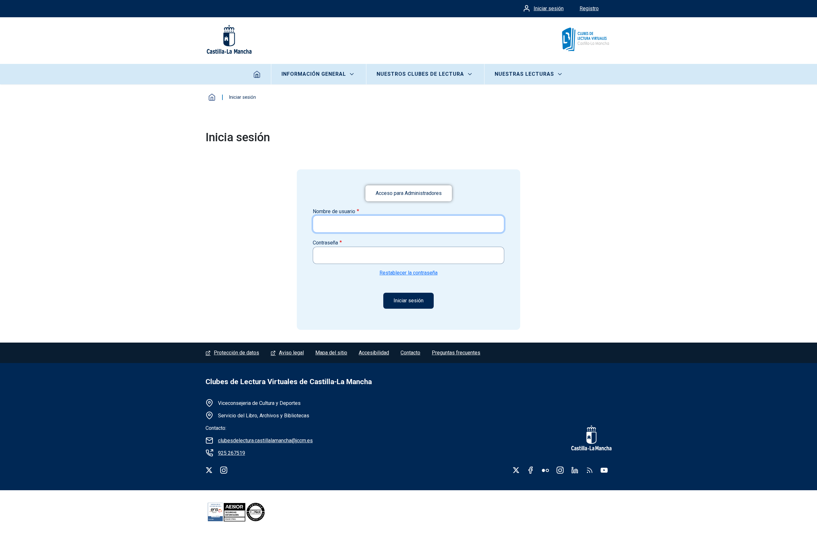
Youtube (604, 470)
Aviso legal (291, 353)
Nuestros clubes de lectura (420, 74)
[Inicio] (585, 39)
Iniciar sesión (549, 8)
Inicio (257, 74)
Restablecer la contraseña (408, 273)
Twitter (516, 470)
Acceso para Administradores (409, 193)
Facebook (530, 470)
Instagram (560, 470)
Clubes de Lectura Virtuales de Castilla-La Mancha (289, 381)
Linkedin (574, 470)
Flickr (545, 470)
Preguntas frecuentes (456, 353)
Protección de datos (236, 353)
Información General (313, 74)
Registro (589, 8)
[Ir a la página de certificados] (247, 512)
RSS (589, 470)
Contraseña (325, 243)
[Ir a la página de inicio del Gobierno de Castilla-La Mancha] (228, 39)
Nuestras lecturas (524, 74)
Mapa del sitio (331, 353)
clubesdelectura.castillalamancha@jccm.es (265, 440)
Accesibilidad (374, 353)
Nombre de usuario (334, 211)
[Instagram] (223, 470)
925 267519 (231, 453)
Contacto (410, 353)
